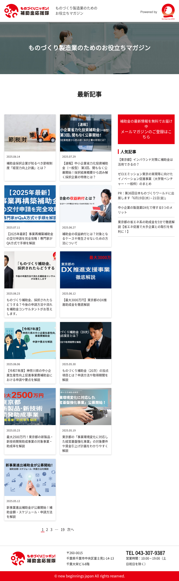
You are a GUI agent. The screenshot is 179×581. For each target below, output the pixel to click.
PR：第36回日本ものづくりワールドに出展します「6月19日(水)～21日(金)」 (146, 195)
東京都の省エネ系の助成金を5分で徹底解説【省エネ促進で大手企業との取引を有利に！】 (146, 226)
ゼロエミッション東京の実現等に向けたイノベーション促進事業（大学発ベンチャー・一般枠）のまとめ (145, 178)
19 (63, 529)
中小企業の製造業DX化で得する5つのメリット (145, 210)
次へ (70, 529)
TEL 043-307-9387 (145, 552)
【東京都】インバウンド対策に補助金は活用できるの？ (145, 162)
